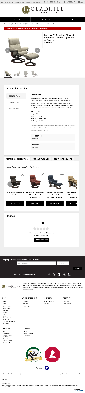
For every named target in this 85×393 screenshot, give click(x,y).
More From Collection (17, 159)
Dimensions (14, 102)
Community (67, 303)
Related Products (63, 159)
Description (14, 96)
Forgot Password (28, 333)
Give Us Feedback (49, 305)
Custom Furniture (8, 338)
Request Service (27, 305)
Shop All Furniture (8, 318)
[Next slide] (73, 184)
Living (4, 301)
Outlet (4, 316)
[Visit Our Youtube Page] (64, 274)
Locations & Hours (49, 301)
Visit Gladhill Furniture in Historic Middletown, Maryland (21, 2)
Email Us (46, 303)
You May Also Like (41, 159)
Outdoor (5, 312)
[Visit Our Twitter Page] (54, 274)
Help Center (26, 306)
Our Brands (6, 320)
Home (5, 24)
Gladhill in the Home (8, 337)
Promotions (6, 323)
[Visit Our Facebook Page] (49, 274)
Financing (26, 301)
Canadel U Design (8, 340)
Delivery (25, 303)
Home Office (6, 308)
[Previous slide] (10, 184)
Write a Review (42, 240)
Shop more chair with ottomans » (38, 28)
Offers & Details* (76, 374)
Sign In (25, 331)
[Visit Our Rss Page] (69, 274)
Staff (65, 305)
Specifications (15, 108)
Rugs (4, 314)
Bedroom (5, 305)
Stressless (49, 42)
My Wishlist (26, 335)
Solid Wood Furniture (9, 321)
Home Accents (7, 306)
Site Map (68, 374)
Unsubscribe (6, 342)
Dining (4, 303)
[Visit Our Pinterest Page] (59, 274)
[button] (37, 50)
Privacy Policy (60, 374)
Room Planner (7, 333)
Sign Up (77, 268)
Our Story (67, 301)
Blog (4, 331)
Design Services (7, 335)
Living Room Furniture (14, 24)
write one (46, 235)
